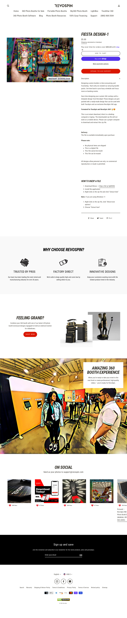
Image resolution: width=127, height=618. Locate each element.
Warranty (29, 587)
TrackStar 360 (107, 11)
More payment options (101, 64)
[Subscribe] (80, 555)
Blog (41, 16)
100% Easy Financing (78, 16)
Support (94, 16)
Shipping (84, 42)
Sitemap (104, 587)
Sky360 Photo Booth (78, 11)
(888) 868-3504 (107, 16)
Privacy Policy (71, 587)
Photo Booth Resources (56, 16)
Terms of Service (83, 587)
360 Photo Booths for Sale (33, 11)
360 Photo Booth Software (24, 16)
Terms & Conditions (58, 587)
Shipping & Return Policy (42, 587)
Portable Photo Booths (57, 11)
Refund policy (95, 587)
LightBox (94, 11)
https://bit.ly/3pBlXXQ (107, 186)
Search (22, 587)
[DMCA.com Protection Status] (63, 599)
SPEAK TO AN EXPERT (101, 71)
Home (16, 11)
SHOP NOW (30, 334)
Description (85, 79)
